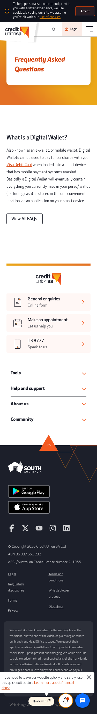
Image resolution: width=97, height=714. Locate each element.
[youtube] (39, 530)
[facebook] (11, 530)
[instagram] (52, 530)
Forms (12, 600)
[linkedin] (66, 530)
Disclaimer (56, 607)
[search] (53, 29)
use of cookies (50, 17)
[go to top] (48, 443)
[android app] (29, 493)
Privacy (13, 611)
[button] (48, 373)
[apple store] (29, 509)
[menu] (89, 29)
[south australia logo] (24, 471)
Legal (12, 574)
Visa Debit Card (19, 164)
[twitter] (25, 530)
